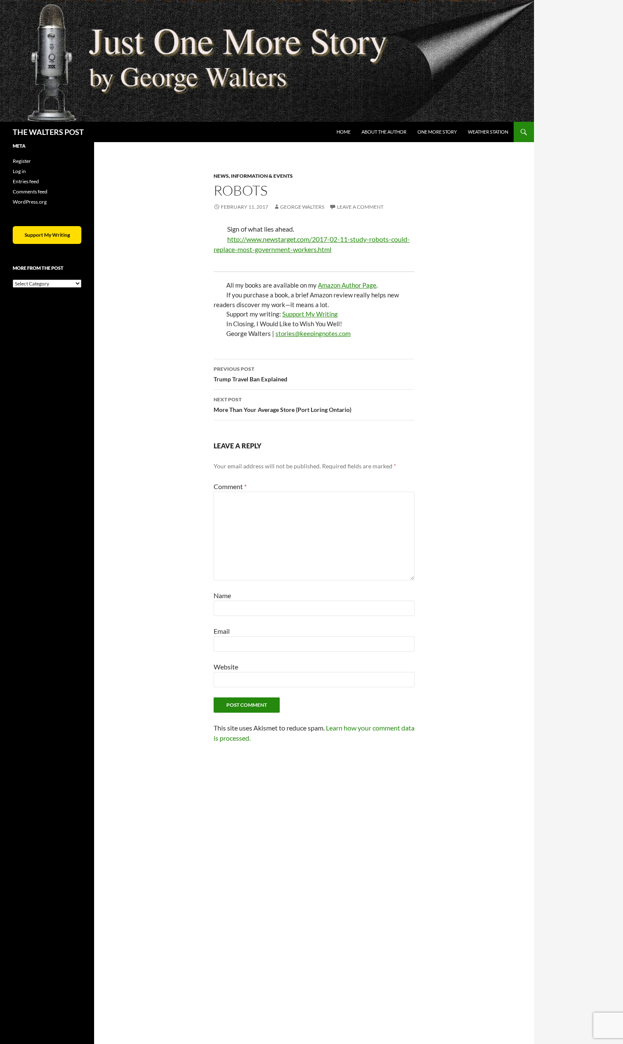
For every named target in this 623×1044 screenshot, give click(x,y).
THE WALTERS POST (48, 132)
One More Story (437, 131)
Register (22, 161)
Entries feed (26, 181)
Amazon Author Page (347, 285)
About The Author (384, 131)
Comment (230, 486)
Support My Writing (310, 314)
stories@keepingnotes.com (312, 333)
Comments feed (30, 191)
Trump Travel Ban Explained (250, 374)
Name (222, 595)
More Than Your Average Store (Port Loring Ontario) (282, 404)
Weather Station (488, 131)
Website (226, 667)
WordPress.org (30, 202)
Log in (19, 171)
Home (343, 131)
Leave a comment (360, 207)
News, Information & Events (253, 176)
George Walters (302, 207)
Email (222, 631)
